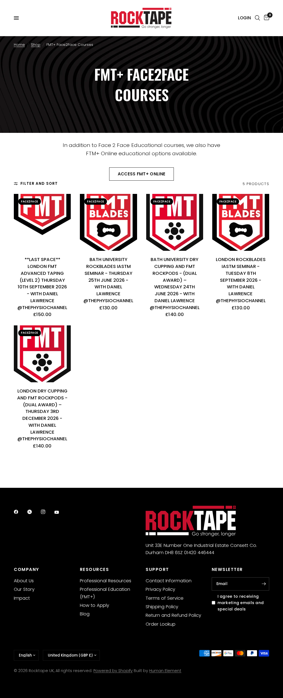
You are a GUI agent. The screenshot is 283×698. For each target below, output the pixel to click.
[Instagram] (47, 512)
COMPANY (26, 569)
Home (19, 44)
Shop (35, 44)
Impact (22, 598)
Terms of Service (165, 598)
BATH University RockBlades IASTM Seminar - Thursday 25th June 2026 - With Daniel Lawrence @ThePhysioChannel (108, 280)
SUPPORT (157, 569)
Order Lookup (160, 624)
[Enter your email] (263, 584)
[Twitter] (33, 512)
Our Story (24, 589)
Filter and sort (39, 183)
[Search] (257, 18)
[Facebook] (20, 512)
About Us (24, 581)
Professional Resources (105, 581)
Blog (85, 614)
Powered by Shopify (113, 670)
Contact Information (169, 581)
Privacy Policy (160, 589)
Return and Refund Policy (173, 615)
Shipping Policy (162, 607)
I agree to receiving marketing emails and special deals (241, 603)
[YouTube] (60, 512)
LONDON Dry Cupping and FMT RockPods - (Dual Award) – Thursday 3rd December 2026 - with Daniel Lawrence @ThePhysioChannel (42, 415)
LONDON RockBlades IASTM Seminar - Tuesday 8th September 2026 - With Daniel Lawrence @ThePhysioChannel (241, 280)
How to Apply (94, 605)
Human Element (165, 670)
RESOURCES (94, 569)
